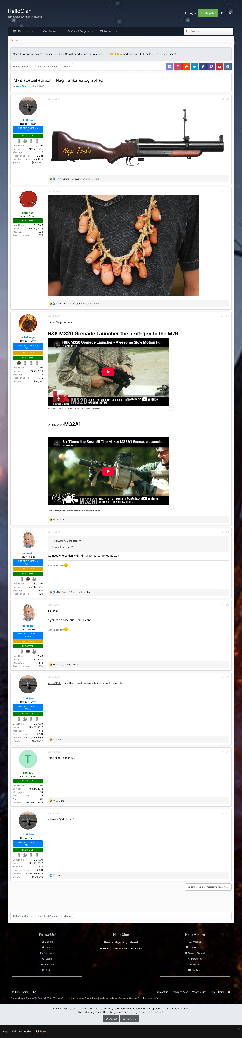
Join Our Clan (119, 948)
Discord (49, 941)
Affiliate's (136, 948)
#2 (227, 191)
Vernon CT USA (34, 802)
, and (74, 592)
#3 (227, 316)
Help (212, 991)
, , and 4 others (77, 178)
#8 (227, 813)
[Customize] (222, 13)
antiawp (38, 162)
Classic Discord (196, 953)
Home (221, 991)
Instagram (196, 958)
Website (197, 941)
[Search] (230, 13)
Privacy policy (198, 991)
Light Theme (21, 991)
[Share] (222, 99)
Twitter (49, 947)
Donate (104, 948)
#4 (227, 532)
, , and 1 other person (78, 303)
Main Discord (196, 947)
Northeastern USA (33, 159)
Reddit (49, 970)
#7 (227, 751)
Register (15, 40)
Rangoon (38, 381)
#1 (227, 99)
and (66, 664)
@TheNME (54, 683)
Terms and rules (179, 991)
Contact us (162, 991)
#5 (227, 604)
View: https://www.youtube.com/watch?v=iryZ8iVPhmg (74, 510)
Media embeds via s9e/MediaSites (116, 998)
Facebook (49, 953)
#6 (227, 677)
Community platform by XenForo (40, 998)
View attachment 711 (63, 547)
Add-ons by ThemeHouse (85, 998)
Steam (49, 958)
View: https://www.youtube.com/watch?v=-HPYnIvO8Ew (74, 408)
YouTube (49, 964)
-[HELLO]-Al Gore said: (65, 540)
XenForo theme (141, 998)
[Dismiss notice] (238, 1029)
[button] (22, 31)
